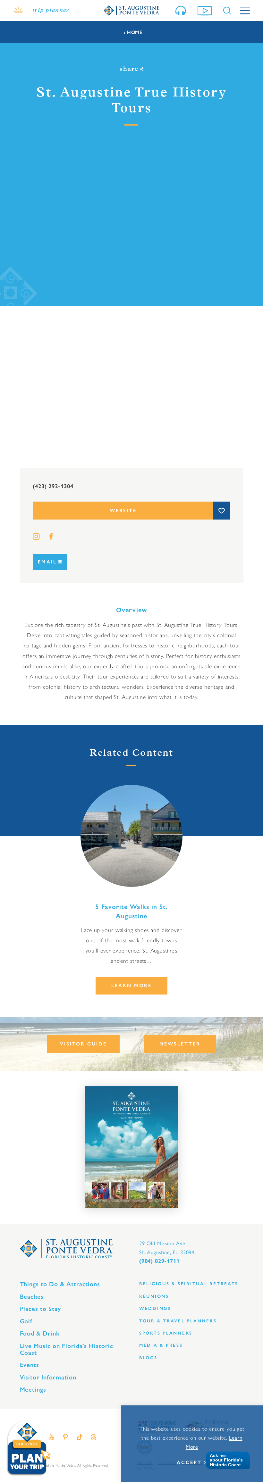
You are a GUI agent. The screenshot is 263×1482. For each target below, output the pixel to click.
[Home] (131, 10)
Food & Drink (40, 1333)
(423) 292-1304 (53, 486)
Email (47, 562)
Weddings (155, 1308)
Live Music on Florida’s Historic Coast (66, 1349)
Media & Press (161, 1345)
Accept (189, 1462)
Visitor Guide (83, 1044)
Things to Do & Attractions (60, 1284)
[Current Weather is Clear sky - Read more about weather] (18, 10)
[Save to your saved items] (221, 510)
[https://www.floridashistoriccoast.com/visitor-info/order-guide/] (131, 1147)
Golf (26, 1321)
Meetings (33, 1389)
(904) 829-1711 (159, 1261)
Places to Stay (40, 1308)
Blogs (148, 1358)
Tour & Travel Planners (177, 1321)
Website (123, 510)
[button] (225, 1460)
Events (29, 1365)
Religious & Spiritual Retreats (188, 1283)
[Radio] (182, 10)
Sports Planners (165, 1333)
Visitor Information (48, 1377)
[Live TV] (206, 11)
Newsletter (179, 1044)
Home (134, 32)
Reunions (154, 1296)
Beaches (32, 1296)
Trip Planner (50, 10)
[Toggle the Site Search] (227, 10)
